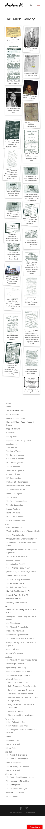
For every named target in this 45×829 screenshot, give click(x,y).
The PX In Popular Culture (16, 501)
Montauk (8, 657)
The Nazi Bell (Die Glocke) (17, 755)
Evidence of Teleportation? (17, 482)
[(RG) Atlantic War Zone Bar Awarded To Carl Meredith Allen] (13, 206)
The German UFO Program (17, 759)
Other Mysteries (11, 774)
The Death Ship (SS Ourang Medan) (20, 777)
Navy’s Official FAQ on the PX (18, 591)
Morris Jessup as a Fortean (17, 587)
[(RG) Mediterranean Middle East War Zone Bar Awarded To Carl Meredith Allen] (31, 189)
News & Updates (13, 513)
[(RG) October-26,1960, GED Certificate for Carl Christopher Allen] (12, 228)
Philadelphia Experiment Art (17, 634)
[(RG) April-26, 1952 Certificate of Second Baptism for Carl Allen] (31, 141)
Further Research (13, 744)
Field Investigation (13, 762)
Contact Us (10, 432)
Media (7, 606)
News (8, 736)
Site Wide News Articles (15, 410)
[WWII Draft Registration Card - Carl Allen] (13, 32)
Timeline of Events (13, 451)
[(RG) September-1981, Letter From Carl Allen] (12, 325)
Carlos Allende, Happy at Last (18, 568)
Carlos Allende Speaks (15, 535)
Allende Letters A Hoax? (16, 575)
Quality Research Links (15, 418)
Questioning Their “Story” (16, 667)
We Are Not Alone (15, 711)
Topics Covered (12, 447)
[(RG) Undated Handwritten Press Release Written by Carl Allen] (31, 287)
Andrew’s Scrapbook (14, 653)
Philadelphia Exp (11, 444)
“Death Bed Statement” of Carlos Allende (23, 531)
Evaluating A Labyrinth (15, 664)
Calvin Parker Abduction (16, 722)
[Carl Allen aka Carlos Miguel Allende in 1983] (13, 97)
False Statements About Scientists (22, 686)
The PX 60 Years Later (15, 583)
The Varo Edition (13, 466)
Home (8, 406)
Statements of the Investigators (21, 715)
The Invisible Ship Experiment (18, 579)
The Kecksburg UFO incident (17, 766)
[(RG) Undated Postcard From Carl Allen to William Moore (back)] (13, 247)
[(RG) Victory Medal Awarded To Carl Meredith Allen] (13, 186)
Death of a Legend (14, 493)
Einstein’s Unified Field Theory (18, 486)
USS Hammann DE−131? (16, 560)
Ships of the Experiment (16, 470)
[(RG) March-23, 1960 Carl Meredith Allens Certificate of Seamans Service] (12, 129)
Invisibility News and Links (16, 602)
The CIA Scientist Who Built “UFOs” (20, 638)
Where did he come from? (18, 682)
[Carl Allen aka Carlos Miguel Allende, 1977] (30, 87)
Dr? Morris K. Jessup (14, 462)
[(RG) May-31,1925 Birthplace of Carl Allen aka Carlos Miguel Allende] (12, 270)
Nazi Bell (8, 752)
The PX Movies (12, 497)
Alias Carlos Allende (14, 527)
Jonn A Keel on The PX (15, 564)
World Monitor (12, 796)
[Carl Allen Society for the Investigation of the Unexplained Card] (31, 382)
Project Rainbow (13, 509)
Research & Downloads (16, 520)
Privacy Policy (11, 436)
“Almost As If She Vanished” (17, 556)
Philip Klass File (12, 740)
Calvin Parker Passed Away (17, 726)
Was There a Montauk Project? (19, 671)
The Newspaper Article (15, 489)
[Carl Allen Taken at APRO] (31, 37)
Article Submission (13, 414)
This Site (7, 403)
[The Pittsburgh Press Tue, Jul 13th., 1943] (31, 64)
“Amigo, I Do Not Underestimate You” (21, 539)
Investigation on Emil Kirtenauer (21, 690)
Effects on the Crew (14, 478)
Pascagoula (9, 719)
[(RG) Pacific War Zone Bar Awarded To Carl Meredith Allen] (31, 170)
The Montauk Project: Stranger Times (21, 660)
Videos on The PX (13, 599)
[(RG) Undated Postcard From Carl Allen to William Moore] (31, 234)
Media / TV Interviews (15, 516)
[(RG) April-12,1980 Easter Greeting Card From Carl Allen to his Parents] (30, 210)
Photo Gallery (11, 748)
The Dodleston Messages (16, 788)
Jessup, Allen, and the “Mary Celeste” (21, 572)
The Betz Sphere (13, 785)
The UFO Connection (14, 505)
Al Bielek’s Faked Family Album (20, 694)
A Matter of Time (13, 474)
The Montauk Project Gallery (18, 627)
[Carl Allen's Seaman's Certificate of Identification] (31, 112)
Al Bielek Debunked (14, 679)
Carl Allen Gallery (13, 623)
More (6, 524)
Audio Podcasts (12, 649)
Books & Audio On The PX (17, 595)
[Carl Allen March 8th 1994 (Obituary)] (13, 63)
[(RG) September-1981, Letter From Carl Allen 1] (31, 358)
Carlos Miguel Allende (15, 458)
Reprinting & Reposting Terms (18, 440)
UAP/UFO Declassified (15, 792)
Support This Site (13, 429)
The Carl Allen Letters (15, 455)
